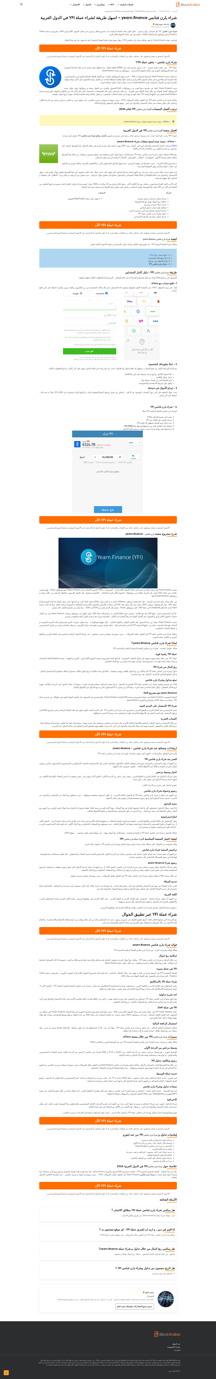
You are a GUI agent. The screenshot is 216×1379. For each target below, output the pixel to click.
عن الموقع (176, 1344)
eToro (166, 122)
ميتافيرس (101, 5)
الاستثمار (76, 5)
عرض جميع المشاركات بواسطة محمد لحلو (134, 1307)
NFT (112, 5)
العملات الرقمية (126, 5)
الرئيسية (174, 11)
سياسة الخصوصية (173, 1347)
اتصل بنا (177, 1350)
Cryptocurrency (164, 11)
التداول (88, 5)
